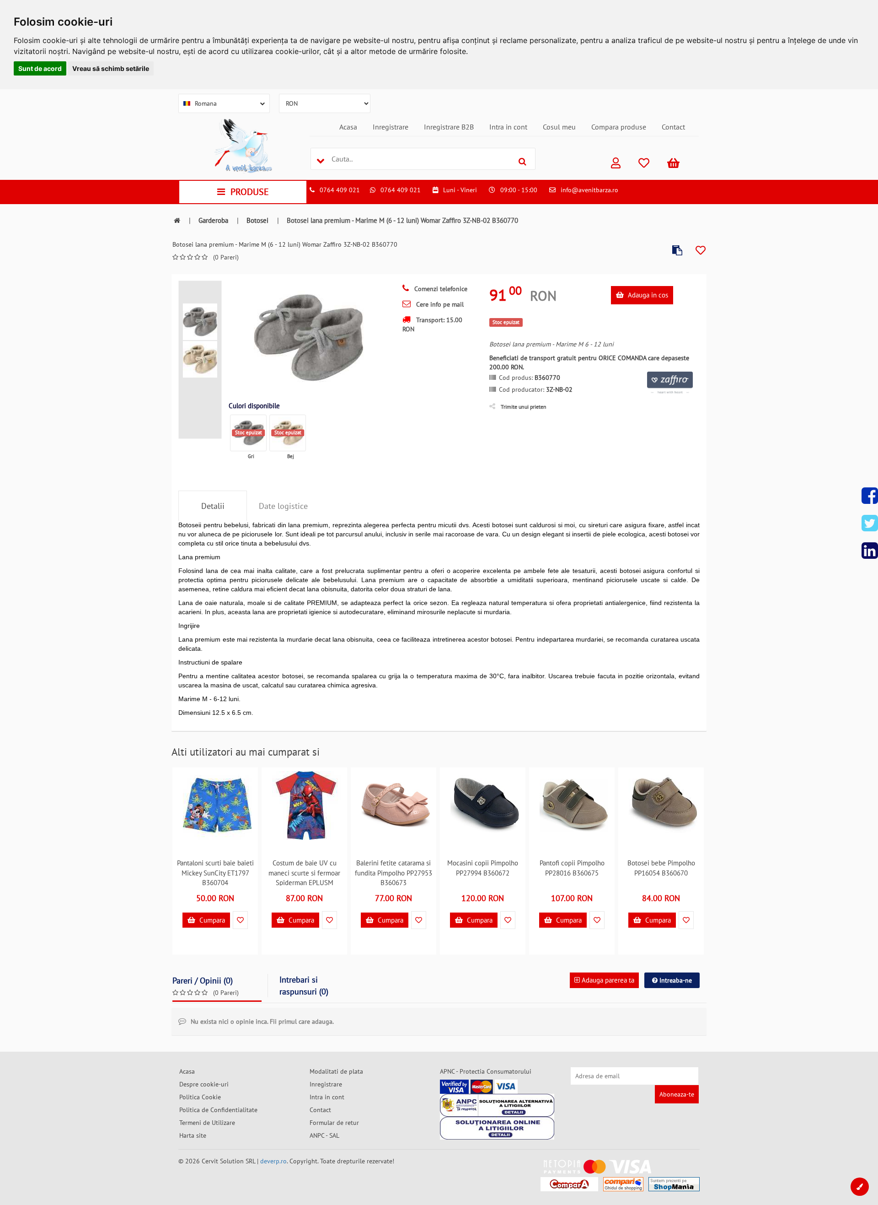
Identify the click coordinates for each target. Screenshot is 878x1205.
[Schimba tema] (860, 1187)
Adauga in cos (647, 295)
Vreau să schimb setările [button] (110, 68)
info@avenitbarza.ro (589, 190)
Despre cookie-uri (204, 1084)
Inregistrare (390, 126)
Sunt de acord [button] (40, 68)
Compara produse (618, 126)
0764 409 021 (340, 190)
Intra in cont (508, 126)
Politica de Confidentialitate (218, 1110)
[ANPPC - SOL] (497, 1128)
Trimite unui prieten (523, 406)
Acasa (348, 126)
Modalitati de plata (336, 1071)
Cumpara (211, 920)
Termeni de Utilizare (207, 1123)
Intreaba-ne (675, 980)
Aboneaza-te (676, 1094)
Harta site (192, 1135)
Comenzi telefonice (439, 289)
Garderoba (213, 220)
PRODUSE (249, 192)
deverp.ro (273, 1161)
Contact (673, 126)
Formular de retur (334, 1123)
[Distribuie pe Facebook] (870, 495)
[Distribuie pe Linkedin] (870, 550)
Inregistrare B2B (449, 126)
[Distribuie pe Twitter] (870, 523)
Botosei (257, 220)
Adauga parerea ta (607, 980)
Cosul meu (559, 126)
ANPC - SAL (324, 1135)
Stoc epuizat (248, 432)
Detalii (213, 506)
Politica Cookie (200, 1097)
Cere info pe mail (439, 304)
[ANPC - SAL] (497, 1105)
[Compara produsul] (677, 250)
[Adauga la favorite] (701, 250)
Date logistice (283, 506)
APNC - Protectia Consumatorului (485, 1071)
